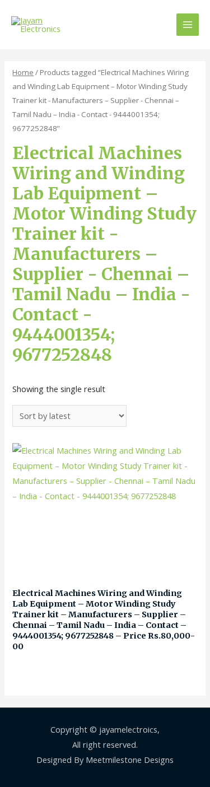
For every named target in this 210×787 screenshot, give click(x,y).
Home (23, 72)
